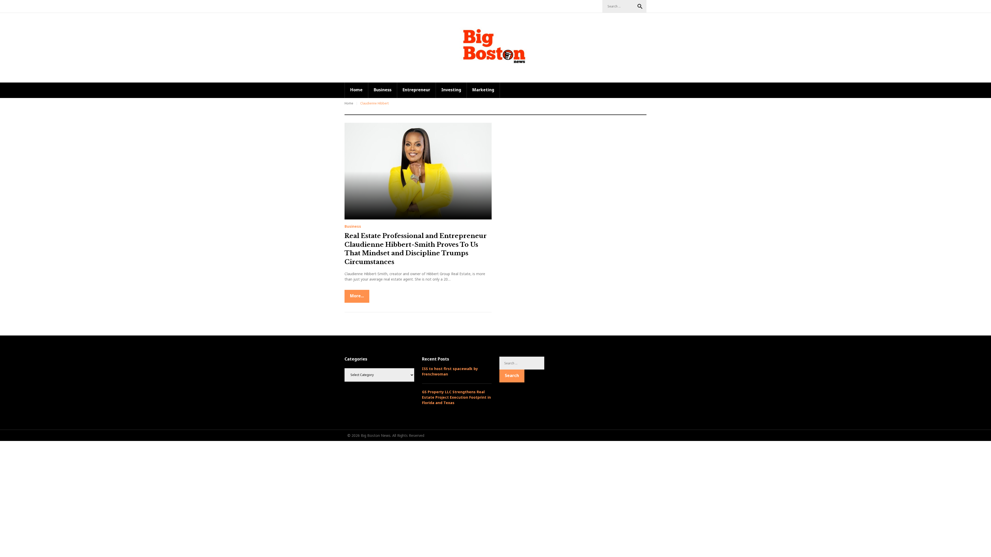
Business (382, 90)
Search (640, 6)
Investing (451, 90)
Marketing (483, 90)
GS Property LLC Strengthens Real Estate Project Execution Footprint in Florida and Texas (456, 397)
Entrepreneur (416, 90)
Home (356, 90)
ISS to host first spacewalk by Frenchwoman (450, 371)
